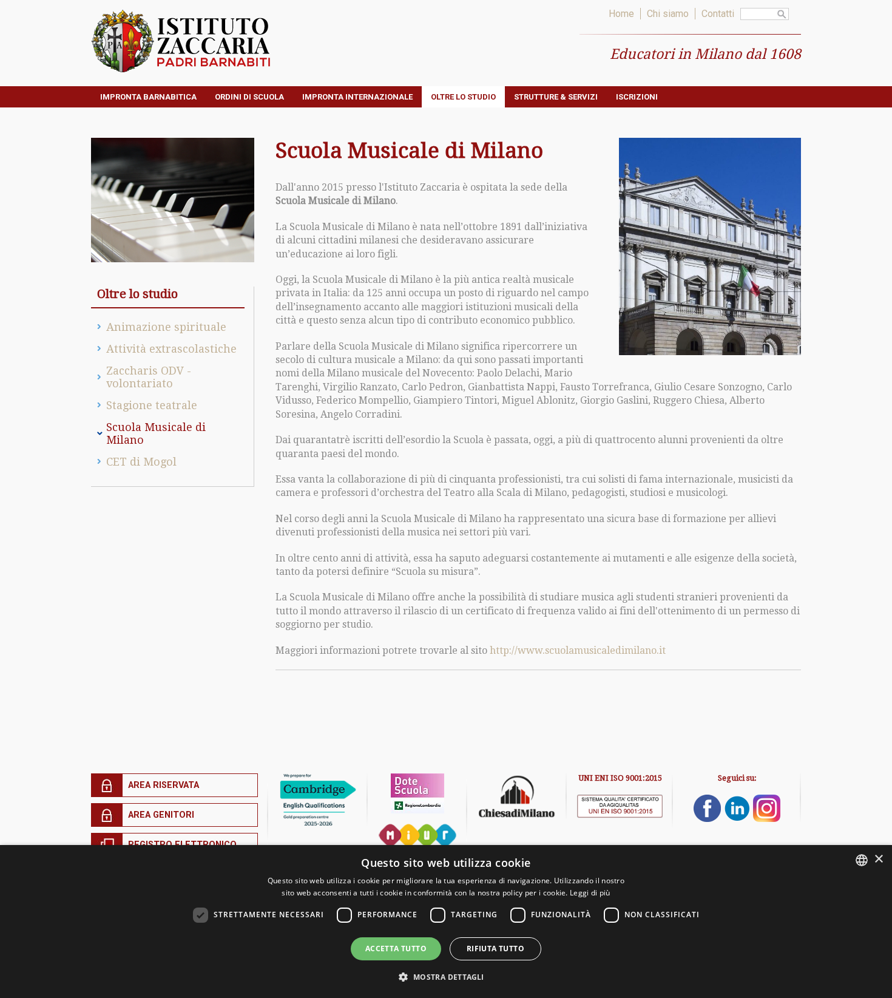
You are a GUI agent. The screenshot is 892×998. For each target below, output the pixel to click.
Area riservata (163, 785)
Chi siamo (668, 13)
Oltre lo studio (463, 96)
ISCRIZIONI (637, 96)
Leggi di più (590, 893)
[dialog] (446, 921)
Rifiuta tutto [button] (495, 948)
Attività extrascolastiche (171, 348)
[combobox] (862, 860)
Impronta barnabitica (148, 96)
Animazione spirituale (166, 327)
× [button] (878, 859)
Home (621, 13)
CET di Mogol (141, 461)
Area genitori (161, 815)
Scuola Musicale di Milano (156, 433)
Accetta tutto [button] (396, 948)
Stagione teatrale (151, 405)
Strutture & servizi (556, 96)
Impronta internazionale (357, 96)
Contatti (717, 13)
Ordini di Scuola (249, 96)
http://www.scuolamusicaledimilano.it (578, 650)
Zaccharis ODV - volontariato (148, 377)
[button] (446, 976)
